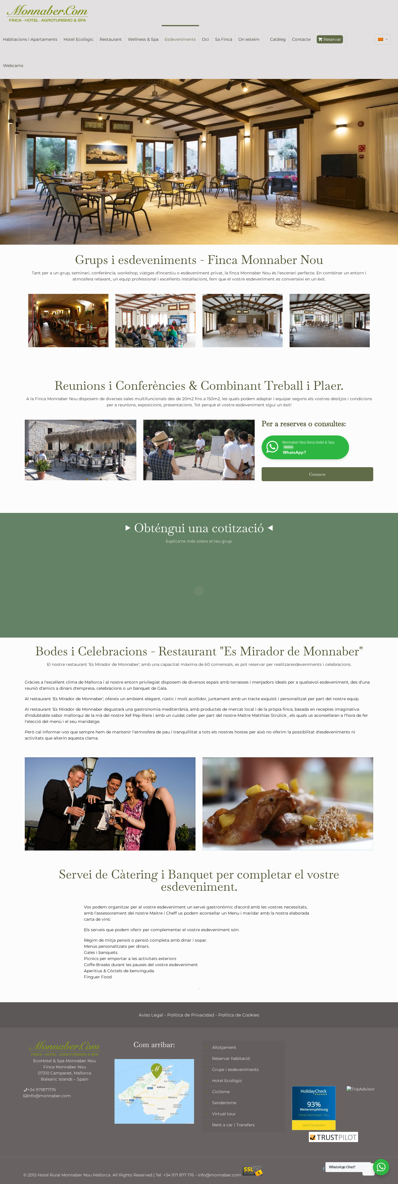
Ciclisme (221, 1091)
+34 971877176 (41, 1089)
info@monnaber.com (49, 1095)
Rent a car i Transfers (233, 1124)
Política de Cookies (238, 1015)
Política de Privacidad (190, 1015)
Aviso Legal (151, 1015)
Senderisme (224, 1102)
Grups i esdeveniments (235, 1069)
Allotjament (224, 1047)
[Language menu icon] (383, 39)
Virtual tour (224, 1113)
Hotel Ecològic (227, 1080)
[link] (80, 450)
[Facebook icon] (324, 1168)
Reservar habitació (231, 1058)
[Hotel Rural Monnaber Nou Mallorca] (47, 13)
